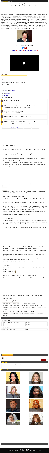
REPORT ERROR (43, 360)
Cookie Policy (22, 450)
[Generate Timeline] (7, 355)
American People (5, 127)
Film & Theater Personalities (30, 50)
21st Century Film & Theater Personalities (33, 446)
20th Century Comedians (31, 445)
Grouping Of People (23, 449)
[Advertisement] (18, 10)
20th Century (3, 445)
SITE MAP (17, 450)
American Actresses (35, 127)
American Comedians (14, 183)
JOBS (40, 450)
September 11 (24, 44)
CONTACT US (33, 450)
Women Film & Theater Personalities (37, 183)
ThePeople (6, 1)
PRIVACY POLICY (27, 450)
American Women (12, 127)
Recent (28, 449)
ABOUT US (37, 450)
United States (10, 86)
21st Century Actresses (39, 445)
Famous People (21, 451)
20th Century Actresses (23, 445)
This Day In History (11, 450)
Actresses (13, 50)
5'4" (5, 90)
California (8, 93)
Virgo (30, 44)
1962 (28, 44)
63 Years (5, 79)
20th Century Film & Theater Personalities (20, 446)
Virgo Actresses (20, 127)
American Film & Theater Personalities (10, 186)
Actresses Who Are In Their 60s (24, 183)
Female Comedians (27, 127)
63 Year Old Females (11, 79)
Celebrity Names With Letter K (15, 445)
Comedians (20, 50)
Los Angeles (6, 95)
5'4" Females (12, 90)
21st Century (8, 445)
